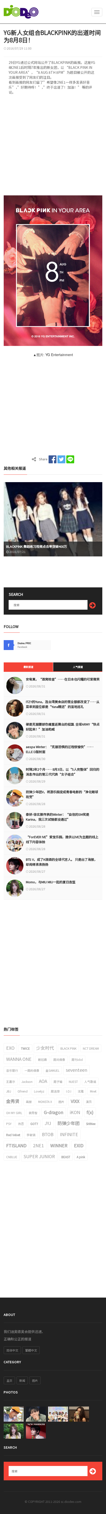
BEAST (65, 1157)
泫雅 (81, 1091)
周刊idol (77, 1059)
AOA (43, 1081)
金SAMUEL (52, 1070)
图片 (61, 1101)
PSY (9, 1124)
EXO (10, 1047)
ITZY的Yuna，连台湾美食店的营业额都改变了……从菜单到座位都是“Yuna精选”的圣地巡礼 (63, 704)
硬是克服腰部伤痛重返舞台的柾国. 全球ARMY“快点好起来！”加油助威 (63, 726)
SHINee (90, 1124)
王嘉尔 (10, 1081)
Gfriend (23, 1091)
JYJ (48, 1123)
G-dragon (53, 1112)
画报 (29, 1101)
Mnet (93, 1091)
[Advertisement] (53, 146)
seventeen (76, 1070)
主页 (9, 1380)
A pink (81, 1157)
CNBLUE (11, 1157)
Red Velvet (13, 1135)
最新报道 (28, 667)
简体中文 (12, 1350)
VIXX (75, 1101)
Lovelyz (39, 1091)
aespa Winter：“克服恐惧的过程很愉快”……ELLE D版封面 (59, 749)
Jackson (27, 1081)
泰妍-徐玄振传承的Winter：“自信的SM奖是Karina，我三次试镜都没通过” (57, 817)
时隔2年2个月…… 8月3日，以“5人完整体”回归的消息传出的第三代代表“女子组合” (62, 772)
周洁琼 (55, 1091)
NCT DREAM (91, 1048)
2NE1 (38, 1145)
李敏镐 (31, 1135)
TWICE (25, 1048)
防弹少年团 (68, 1123)
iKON (75, 1112)
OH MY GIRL (14, 1113)
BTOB (47, 1134)
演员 (89, 1101)
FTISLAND (16, 1145)
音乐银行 (12, 1070)
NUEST (73, 1081)
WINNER (59, 1145)
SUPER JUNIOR (39, 1156)
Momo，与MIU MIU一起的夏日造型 (50, 882)
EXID (79, 1145)
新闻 (22, 1380)
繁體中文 (31, 1350)
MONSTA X (45, 1101)
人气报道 (78, 667)
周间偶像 (59, 1059)
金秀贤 (12, 1101)
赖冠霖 (42, 1059)
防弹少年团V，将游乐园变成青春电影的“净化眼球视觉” (62, 794)
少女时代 (45, 1047)
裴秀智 (33, 1113)
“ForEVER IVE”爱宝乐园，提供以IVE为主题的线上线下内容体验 (62, 839)
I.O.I (68, 1091)
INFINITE (69, 1134)
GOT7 (34, 1124)
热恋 (21, 1124)
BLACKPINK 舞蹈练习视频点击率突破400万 (36, 546)
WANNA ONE (19, 1059)
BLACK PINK (68, 1048)
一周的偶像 (31, 1070)
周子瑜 (57, 1081)
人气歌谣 (90, 1081)
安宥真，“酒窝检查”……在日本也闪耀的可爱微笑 (63, 679)
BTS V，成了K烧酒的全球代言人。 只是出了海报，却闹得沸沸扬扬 (61, 862)
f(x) (90, 1112)
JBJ (8, 1091)
